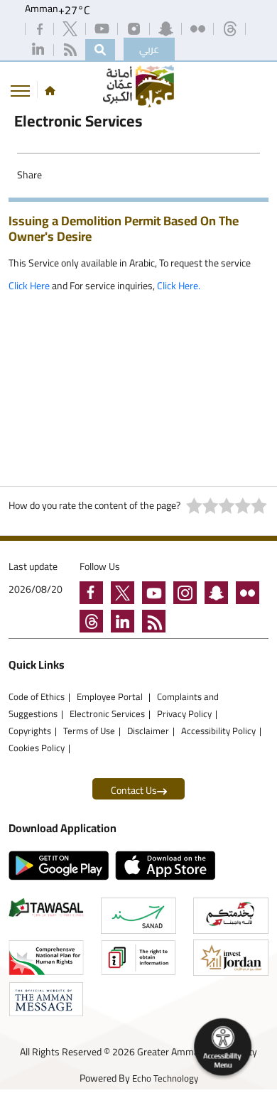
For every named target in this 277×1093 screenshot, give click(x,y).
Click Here (29, 285)
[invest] (230, 957)
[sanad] (138, 916)
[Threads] (231, 27)
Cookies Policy (37, 747)
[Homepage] (50, 90)
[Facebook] (40, 27)
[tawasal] (46, 907)
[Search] (100, 49)
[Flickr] (199, 27)
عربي (149, 49)
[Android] (62, 866)
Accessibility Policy (218, 730)
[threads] (95, 623)
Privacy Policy (184, 713)
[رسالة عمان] (46, 999)
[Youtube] (103, 27)
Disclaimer (148, 730)
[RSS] (71, 49)
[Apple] (168, 866)
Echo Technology (165, 1078)
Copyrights (30, 730)
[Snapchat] (167, 27)
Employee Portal (111, 696)
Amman (41, 9)
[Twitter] (71, 27)
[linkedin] (126, 623)
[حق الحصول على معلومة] (138, 957)
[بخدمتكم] (230, 916)
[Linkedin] (39, 49)
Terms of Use (89, 730)
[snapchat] (220, 594)
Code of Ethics (37, 696)
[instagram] (135, 27)
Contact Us (134, 790)
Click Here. (177, 285)
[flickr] (250, 594)
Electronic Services (107, 713)
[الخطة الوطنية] (46, 957)
